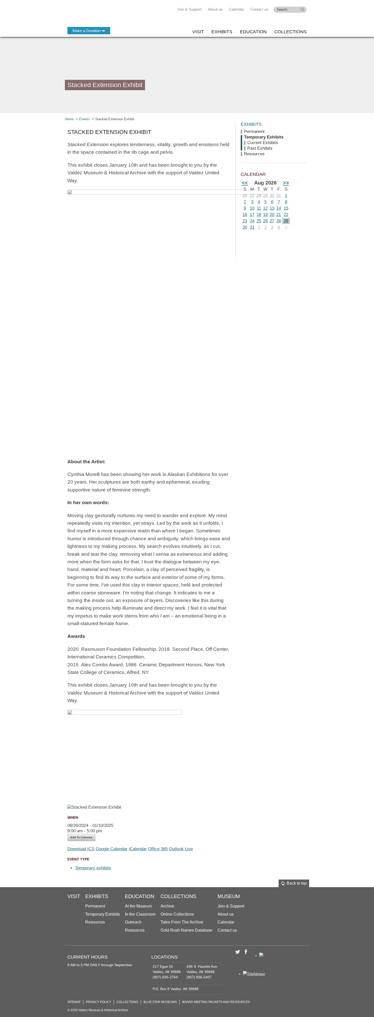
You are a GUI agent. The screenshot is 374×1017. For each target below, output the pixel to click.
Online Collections (177, 914)
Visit (198, 31)
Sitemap (74, 1002)
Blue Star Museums (160, 1002)
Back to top (296, 883)
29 (265, 195)
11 (259, 208)
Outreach (133, 922)
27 (252, 195)
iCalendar (138, 848)
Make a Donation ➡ (89, 30)
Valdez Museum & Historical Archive (101, 15)
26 (244, 195)
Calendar (236, 9)
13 (272, 208)
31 (278, 195)
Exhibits (221, 31)
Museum (229, 896)
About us (215, 9)
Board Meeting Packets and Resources (216, 1002)
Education (253, 31)
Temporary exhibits (93, 868)
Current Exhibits (262, 142)
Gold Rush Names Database (186, 930)
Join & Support (189, 9)
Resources (254, 153)
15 (286, 208)
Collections (290, 31)
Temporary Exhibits (263, 137)
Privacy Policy (98, 1002)
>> (286, 183)
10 (252, 208)
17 (252, 214)
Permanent (254, 131)
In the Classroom (140, 914)
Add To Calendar (81, 837)
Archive (167, 906)
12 (265, 208)
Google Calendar (111, 848)
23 (244, 221)
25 (258, 221)
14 (278, 208)
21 (278, 214)
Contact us (259, 9)
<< (245, 183)
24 (252, 221)
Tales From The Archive (182, 922)
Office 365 (158, 848)
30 (272, 195)
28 (258, 195)
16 (244, 214)
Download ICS (80, 848)
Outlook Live (181, 848)
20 (272, 214)
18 (258, 214)
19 (265, 214)
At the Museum (138, 906)
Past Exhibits (259, 148)
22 (286, 214)
